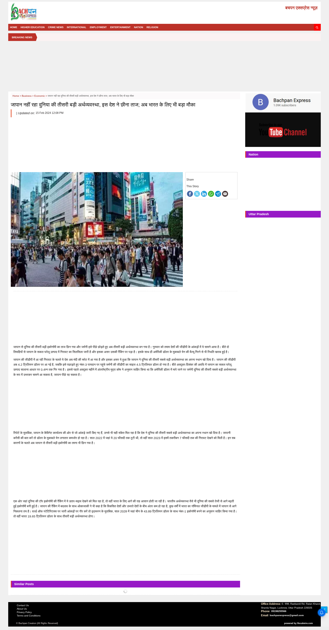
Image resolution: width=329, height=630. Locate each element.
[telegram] (218, 193)
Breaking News (22, 37)
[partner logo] (59, 12)
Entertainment (120, 27)
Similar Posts (24, 584)
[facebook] (190, 193)
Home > (17, 95)
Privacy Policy (24, 612)
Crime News (55, 27)
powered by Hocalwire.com (298, 623)
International (76, 27)
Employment (98, 27)
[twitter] (197, 193)
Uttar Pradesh (259, 214)
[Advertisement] (164, 68)
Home (13, 27)
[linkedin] (204, 193)
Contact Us (23, 605)
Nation (138, 27)
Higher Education (33, 27)
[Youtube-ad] (283, 129)
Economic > (41, 95)
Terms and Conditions (28, 615)
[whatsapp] (211, 193)
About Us (22, 608)
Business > (28, 95)
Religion (152, 27)
